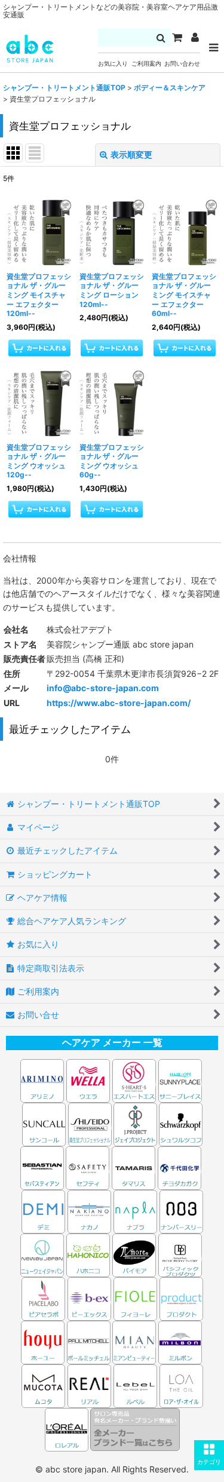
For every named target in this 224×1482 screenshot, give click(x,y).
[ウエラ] (88, 1080)
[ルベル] (135, 1385)
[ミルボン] (181, 1341)
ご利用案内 (146, 63)
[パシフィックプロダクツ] (180, 1254)
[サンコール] (44, 1123)
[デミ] (43, 1210)
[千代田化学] (179, 1167)
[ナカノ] (89, 1210)
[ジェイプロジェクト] (135, 1123)
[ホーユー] (43, 1341)
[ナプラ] (135, 1210)
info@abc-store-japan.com (103, 688)
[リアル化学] (89, 1385)
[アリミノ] (42, 1080)
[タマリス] (133, 1167)
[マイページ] (194, 37)
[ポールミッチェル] (89, 1341)
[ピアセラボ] (43, 1298)
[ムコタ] (43, 1385)
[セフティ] (87, 1167)
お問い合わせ (182, 63)
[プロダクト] (181, 1298)
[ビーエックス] (89, 1298)
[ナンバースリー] (181, 1210)
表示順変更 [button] (131, 154)
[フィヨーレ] (135, 1298)
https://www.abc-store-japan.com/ (119, 703)
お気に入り (113, 63)
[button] (209, 1455)
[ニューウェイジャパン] (42, 1254)
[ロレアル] (67, 1428)
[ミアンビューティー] (134, 1341)
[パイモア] (134, 1254)
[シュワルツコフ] (180, 1123)
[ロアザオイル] (181, 1385)
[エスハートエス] (134, 1080)
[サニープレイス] (180, 1080)
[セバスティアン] (112, 1123)
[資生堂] (90, 1123)
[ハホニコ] (88, 1254)
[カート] (176, 37)
